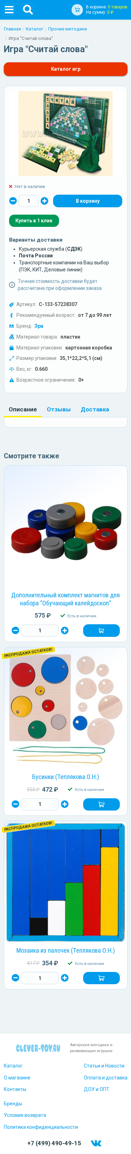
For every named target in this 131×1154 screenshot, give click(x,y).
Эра (39, 326)
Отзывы (59, 409)
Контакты (15, 1089)
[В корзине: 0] (87, 201)
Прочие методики (67, 29)
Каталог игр (65, 69)
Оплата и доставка (106, 1077)
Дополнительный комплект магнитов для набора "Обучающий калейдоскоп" (65, 599)
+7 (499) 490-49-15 (54, 1143)
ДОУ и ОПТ (96, 1089)
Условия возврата (25, 1115)
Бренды (13, 1103)
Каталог (34, 29)
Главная (12, 29)
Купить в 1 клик (33, 220)
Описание (23, 409)
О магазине (17, 1077)
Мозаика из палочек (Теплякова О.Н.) (65, 950)
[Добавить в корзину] (101, 630)
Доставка (95, 409)
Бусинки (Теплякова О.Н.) (65, 776)
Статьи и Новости (104, 1066)
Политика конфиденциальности (41, 1127)
